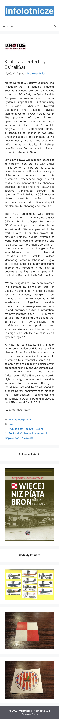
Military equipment (20, 419)
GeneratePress (29, 714)
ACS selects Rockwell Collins (26, 428)
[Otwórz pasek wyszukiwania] (55, 26)
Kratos (12, 424)
